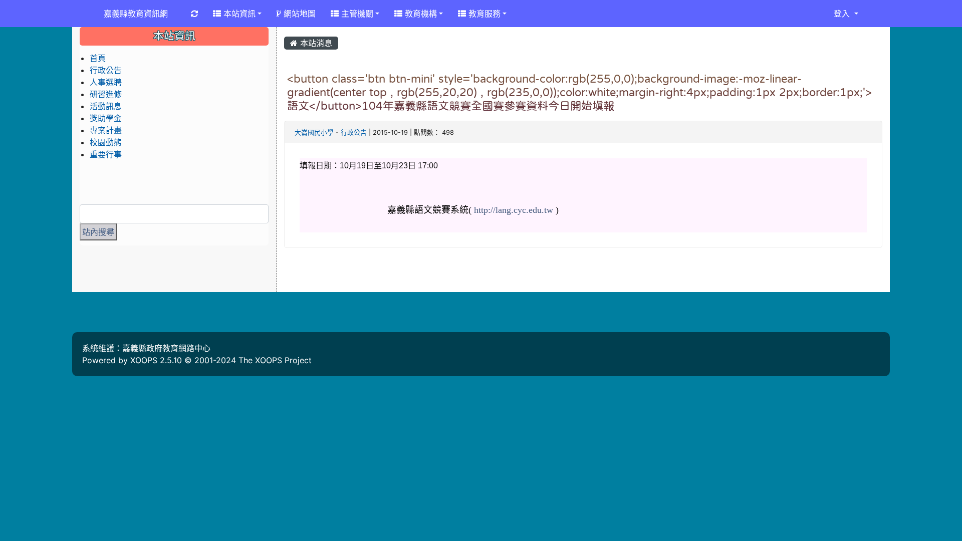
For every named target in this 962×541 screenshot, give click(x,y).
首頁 (98, 58)
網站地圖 (298, 14)
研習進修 (106, 94)
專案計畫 (106, 130)
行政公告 (354, 132)
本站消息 (315, 43)
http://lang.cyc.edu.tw (513, 210)
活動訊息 (106, 106)
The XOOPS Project (275, 360)
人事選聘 (106, 82)
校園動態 (106, 142)
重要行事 (106, 154)
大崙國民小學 (314, 132)
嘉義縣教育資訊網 (136, 14)
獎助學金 (106, 118)
